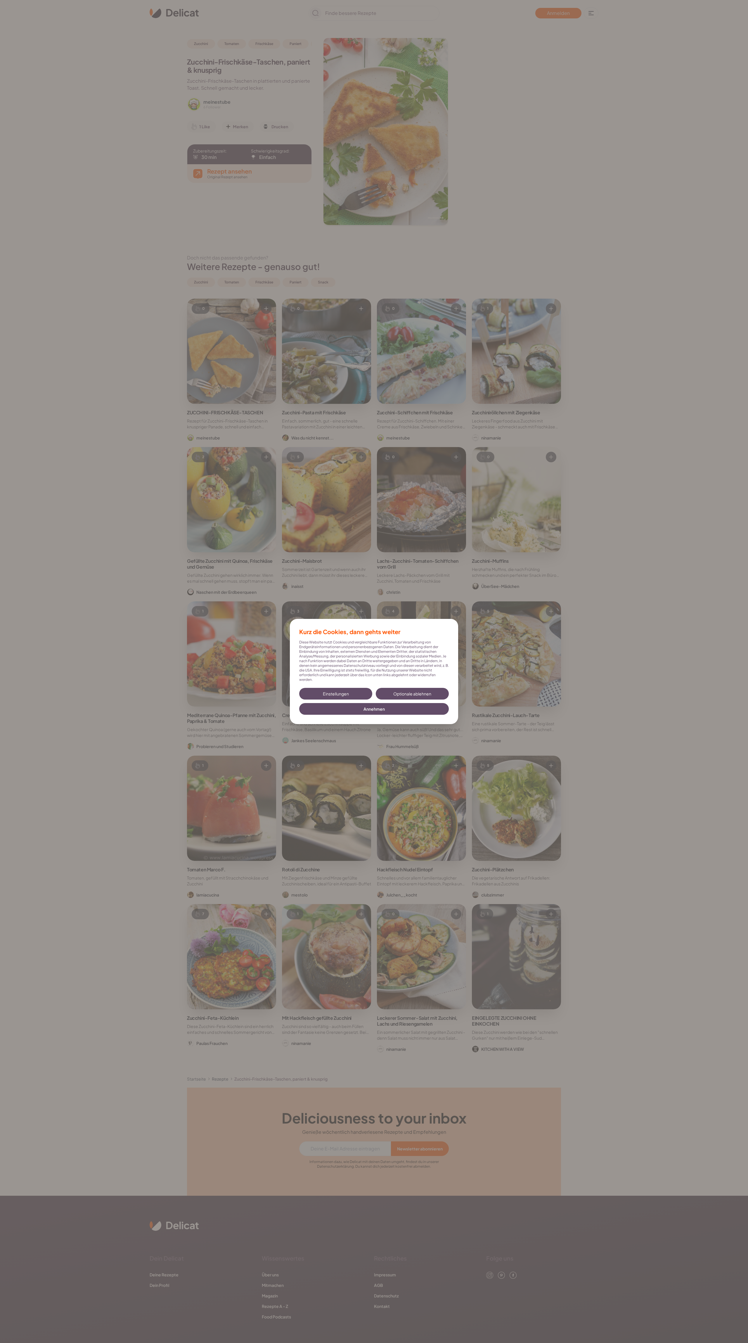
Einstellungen (336, 693)
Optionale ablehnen (412, 693)
